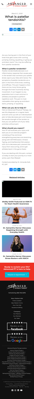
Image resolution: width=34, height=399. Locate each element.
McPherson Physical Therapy (16, 365)
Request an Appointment (16, 275)
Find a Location (17, 300)
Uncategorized (16, 24)
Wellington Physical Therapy (23, 373)
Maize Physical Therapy (25, 363)
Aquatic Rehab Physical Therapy (16, 352)
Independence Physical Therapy (10, 363)
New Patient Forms (17, 303)
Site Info (21, 386)
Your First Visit (17, 305)
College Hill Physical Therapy (16, 355)
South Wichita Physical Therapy (16, 371)
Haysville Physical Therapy (8, 361)
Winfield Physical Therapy (16, 376)
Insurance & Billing (17, 307)
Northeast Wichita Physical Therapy (16, 366)
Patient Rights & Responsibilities (17, 385)
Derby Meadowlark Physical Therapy (16, 357)
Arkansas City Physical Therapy (16, 353)
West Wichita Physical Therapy (16, 375)
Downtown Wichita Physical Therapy (16, 360)
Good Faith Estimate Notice (21, 383)
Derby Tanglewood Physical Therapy (16, 358)
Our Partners (17, 316)
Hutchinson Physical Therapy (23, 361)
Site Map (27, 386)
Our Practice (17, 314)
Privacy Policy (9, 383)
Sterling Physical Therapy (9, 373)
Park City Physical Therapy (16, 370)
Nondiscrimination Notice (11, 386)
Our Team (17, 318)
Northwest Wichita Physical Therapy (16, 368)
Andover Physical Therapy (16, 350)
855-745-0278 (21, 293)
